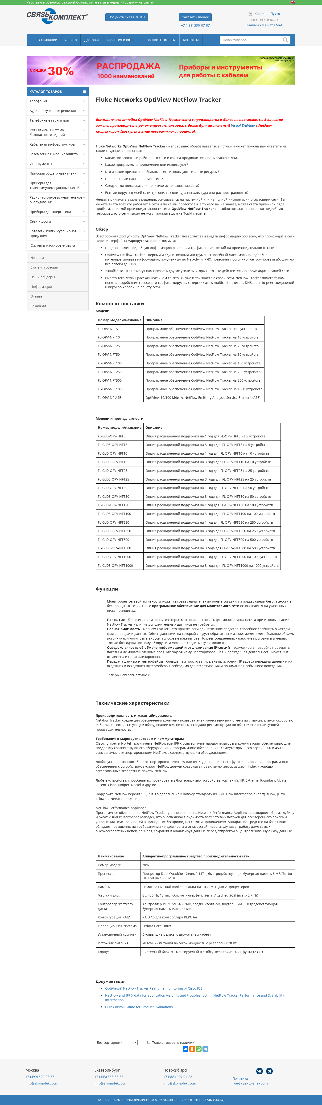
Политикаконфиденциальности (250, 1080)
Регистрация (269, 20)
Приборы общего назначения (54, 173)
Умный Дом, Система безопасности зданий (47, 132)
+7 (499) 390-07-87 (195, 25)
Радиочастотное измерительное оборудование (56, 199)
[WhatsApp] (199, 1049)
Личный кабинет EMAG (264, 25)
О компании (47, 39)
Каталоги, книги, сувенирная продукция (53, 233)
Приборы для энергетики (50, 211)
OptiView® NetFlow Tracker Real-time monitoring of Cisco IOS (153, 988)
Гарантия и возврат (123, 39)
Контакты (191, 39)
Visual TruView (243, 125)
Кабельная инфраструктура (52, 144)
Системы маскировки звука (52, 245)
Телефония (39, 101)
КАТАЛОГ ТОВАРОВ (45, 91)
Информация (41, 286)
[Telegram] (205, 1049)
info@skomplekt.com (41, 1083)
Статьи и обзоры (44, 267)
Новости (37, 257)
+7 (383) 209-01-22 (177, 1076)
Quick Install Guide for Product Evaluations (139, 1007)
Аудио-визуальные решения (53, 110)
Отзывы (36, 296)
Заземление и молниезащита (54, 154)
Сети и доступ (41, 221)
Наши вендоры (42, 277)
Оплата (71, 39)
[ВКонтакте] (185, 1049)
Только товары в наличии (173, 1042)
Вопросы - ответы (161, 39)
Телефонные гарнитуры (49, 120)
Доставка (91, 39)
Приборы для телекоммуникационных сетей (54, 185)
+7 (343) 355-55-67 (109, 1076)
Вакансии (38, 306)
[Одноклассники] (192, 1049)
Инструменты (41, 163)
